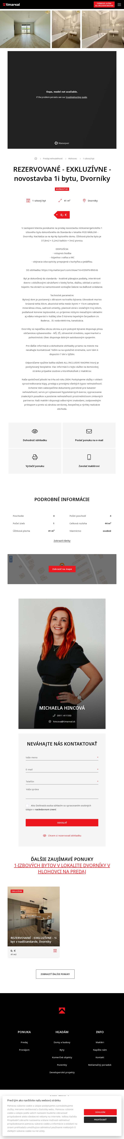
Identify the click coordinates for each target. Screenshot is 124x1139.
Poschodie (18, 515)
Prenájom (24, 1049)
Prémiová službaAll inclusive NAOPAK (104, 4)
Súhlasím (100, 1112)
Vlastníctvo (75, 530)
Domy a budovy (62, 1042)
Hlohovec (72, 158)
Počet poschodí (78, 515)
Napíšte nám (100, 1049)
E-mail (29, 769)
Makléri (100, 1042)
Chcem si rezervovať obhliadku (64, 835)
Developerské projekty (62, 1072)
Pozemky (62, 1064)
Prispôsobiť (100, 1119)
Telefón (30, 781)
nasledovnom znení (45, 809)
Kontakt (100, 1057)
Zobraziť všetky (62, 540)
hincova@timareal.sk (64, 721)
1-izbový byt (88, 158)
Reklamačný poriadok (99, 1064)
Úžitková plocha (21, 530)
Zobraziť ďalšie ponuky (55, 974)
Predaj (24, 1042)
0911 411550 (64, 715)
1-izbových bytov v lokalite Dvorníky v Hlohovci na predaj (62, 868)
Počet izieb (19, 523)
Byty (62, 1049)
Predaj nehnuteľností (52, 158)
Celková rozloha (78, 523)
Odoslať (62, 822)
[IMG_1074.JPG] (66, 29)
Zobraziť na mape (62, 569)
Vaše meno (32, 757)
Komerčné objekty (62, 1057)
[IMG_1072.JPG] (25, 29)
